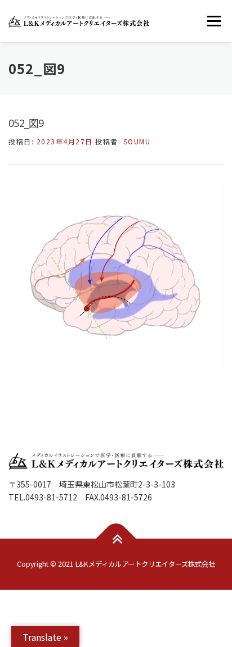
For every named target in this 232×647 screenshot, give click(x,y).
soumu (137, 141)
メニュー (214, 21)
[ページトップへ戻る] (116, 538)
